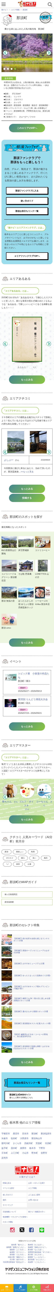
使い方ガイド (27, 201)
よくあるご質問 (34, 1195)
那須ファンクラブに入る (27, 190)
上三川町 (15, 1153)
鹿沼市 (16, 1133)
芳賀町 (39, 1143)
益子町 (5, 1148)
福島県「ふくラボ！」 (18, 1250)
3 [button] (12, 69)
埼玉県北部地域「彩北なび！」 (14, 1262)
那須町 (35, 1133)
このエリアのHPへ (27, 128)
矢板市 (5, 1138)
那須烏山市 (37, 1138)
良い (34, 858)
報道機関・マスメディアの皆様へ (15, 1217)
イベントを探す (20, 1290)
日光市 (25, 1133)
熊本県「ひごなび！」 (36, 1245)
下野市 (42, 1148)
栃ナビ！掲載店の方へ (36, 1212)
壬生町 (5, 1153)
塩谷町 (14, 1138)
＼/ (7, 864)
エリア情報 (34, 1290)
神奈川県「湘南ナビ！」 (17, 1257)
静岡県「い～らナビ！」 (37, 1257)
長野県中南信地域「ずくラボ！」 (40, 1252)
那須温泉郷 (9, 902)
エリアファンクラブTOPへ (27, 256)
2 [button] (8, 69)
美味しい (19, 852)
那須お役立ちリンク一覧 (27, 211)
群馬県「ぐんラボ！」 (18, 1254)
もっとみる (27, 488)
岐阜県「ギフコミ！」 (18, 1252)
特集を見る (47, 1290)
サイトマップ (8, 1205)
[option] (27, 53)
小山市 (25, 1153)
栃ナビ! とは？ (28, 1177)
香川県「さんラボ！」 (36, 1254)
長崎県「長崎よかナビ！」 (38, 1247)
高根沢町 (28, 1143)
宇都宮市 (6, 1133)
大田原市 (24, 1138)
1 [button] (4, 69)
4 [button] (15, 69)
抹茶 (18, 864)
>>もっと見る (27, 471)
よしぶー (9, 460)
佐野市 (44, 1153)
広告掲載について (9, 1212)
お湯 (29, 864)
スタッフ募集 (8, 1222)
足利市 (5, 1158)
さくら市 (17, 1143)
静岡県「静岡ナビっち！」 (16, 1247)
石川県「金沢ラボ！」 (18, 1259)
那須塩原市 (46, 1133)
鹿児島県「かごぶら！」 (37, 1259)
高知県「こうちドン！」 (37, 1262)
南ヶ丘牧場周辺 (11, 894)
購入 (23, 858)
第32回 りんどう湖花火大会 (33, 699)
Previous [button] (5, 53)
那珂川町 (6, 1143)
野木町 (35, 1153)
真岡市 (23, 1148)
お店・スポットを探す (7, 1290)
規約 (4, 1200)
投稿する (27, 498)
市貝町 (48, 1143)
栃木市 (32, 1148)
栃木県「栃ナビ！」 (18, 1245)
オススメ (9, 858)
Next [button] (48, 53)
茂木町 (14, 1148)
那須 (6, 852)
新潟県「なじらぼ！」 (36, 1250)
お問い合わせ (33, 1200)
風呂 (46, 858)
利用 (33, 852)
